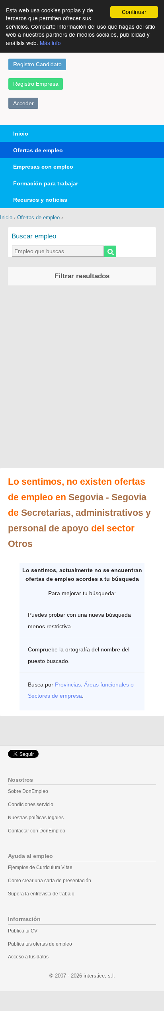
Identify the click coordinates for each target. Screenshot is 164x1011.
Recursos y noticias (40, 200)
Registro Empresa (36, 84)
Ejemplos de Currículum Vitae (40, 867)
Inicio (20, 133)
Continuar (134, 12)
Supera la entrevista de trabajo (41, 894)
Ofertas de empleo (38, 150)
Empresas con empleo (43, 166)
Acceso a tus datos (28, 957)
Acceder (23, 103)
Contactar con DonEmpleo (36, 831)
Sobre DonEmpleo (28, 791)
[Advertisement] (82, 378)
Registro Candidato (37, 64)
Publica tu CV (22, 931)
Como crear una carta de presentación (49, 880)
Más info (50, 43)
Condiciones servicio (30, 804)
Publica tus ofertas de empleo (40, 944)
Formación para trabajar (45, 183)
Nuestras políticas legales (36, 817)
